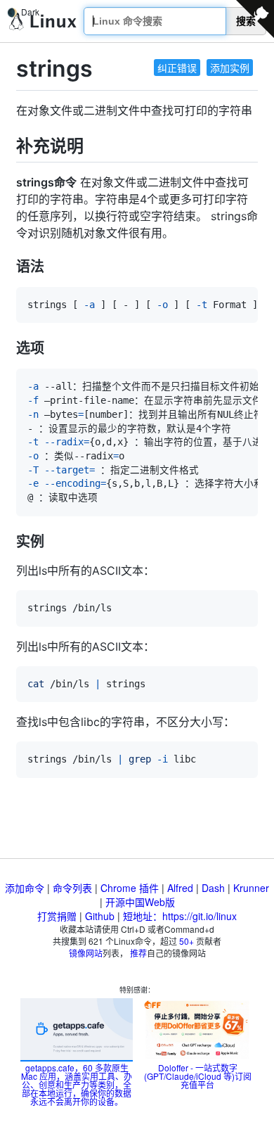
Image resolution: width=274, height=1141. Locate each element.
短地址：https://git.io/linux (180, 916)
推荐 (138, 953)
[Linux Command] (43, 21)
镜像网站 (86, 953)
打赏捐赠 (57, 916)
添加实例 (229, 67)
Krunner (251, 888)
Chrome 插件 (129, 888)
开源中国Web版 (140, 902)
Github (100, 916)
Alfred (180, 888)
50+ (186, 941)
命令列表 (72, 888)
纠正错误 (177, 67)
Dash (213, 888)
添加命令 (24, 888)
